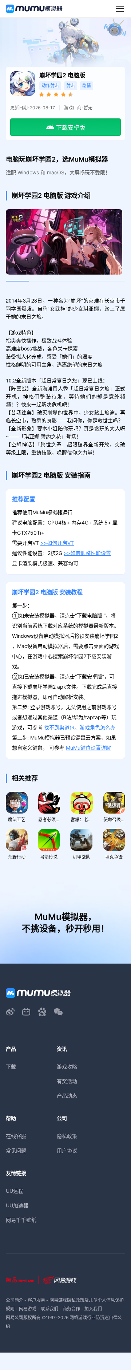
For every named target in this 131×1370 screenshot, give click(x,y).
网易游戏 (27, 1309)
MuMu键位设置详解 (88, 748)
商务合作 (71, 1309)
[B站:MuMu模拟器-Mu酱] (26, 1012)
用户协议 (67, 1150)
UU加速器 (17, 1205)
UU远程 (14, 1191)
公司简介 (14, 1300)
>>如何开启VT (57, 543)
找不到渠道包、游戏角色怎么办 (79, 727)
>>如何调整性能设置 (87, 553)
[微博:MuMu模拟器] (10, 1012)
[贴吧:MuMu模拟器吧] (42, 1012)
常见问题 (16, 1150)
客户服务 (36, 1300)
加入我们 (93, 1309)
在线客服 (16, 1136)
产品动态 (67, 1096)
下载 (11, 1066)
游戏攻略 (67, 1066)
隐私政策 (67, 1136)
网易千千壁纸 (21, 1220)
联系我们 (49, 1309)
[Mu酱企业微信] (58, 1012)
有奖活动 (67, 1081)
